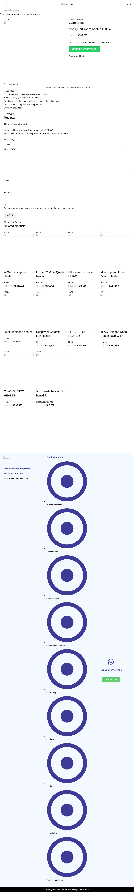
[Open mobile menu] (5, 4)
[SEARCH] (133, 8)
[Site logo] (67, 4)
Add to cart (89, 42)
